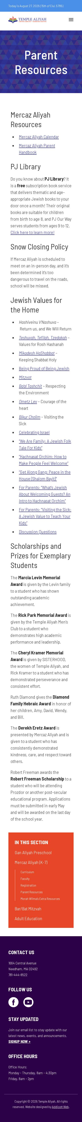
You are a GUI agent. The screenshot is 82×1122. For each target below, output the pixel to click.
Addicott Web (60, 1107)
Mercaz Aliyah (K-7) (31, 862)
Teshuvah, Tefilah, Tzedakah (43, 337)
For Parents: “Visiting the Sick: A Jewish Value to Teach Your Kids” (45, 516)
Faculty (25, 878)
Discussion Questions (38, 531)
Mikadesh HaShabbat (37, 352)
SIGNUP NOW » (19, 1041)
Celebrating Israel (34, 432)
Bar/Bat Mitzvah (28, 908)
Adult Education (28, 918)
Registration (28, 885)
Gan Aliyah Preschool (33, 852)
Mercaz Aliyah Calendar (39, 136)
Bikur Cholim (29, 416)
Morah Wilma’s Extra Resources (40, 899)
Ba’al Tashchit (30, 385)
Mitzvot (25, 377)
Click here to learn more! (32, 232)
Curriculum (27, 872)
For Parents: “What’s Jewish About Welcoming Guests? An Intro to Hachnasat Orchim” (44, 493)
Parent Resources (32, 892)
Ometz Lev (28, 401)
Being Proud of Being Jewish (44, 368)
